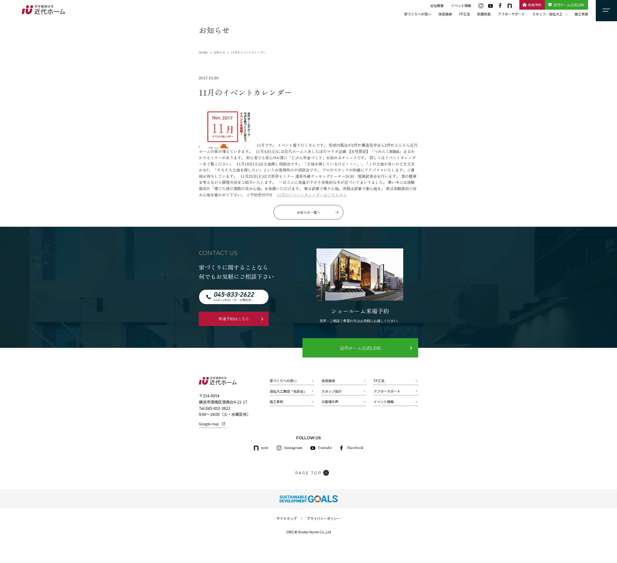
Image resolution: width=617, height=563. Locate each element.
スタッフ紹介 (332, 391)
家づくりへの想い (417, 14)
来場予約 (534, 4)
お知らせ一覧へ (308, 212)
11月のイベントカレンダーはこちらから (312, 195)
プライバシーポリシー (324, 518)
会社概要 (437, 5)
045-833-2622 (218, 408)
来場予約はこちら (233, 319)
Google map (209, 423)
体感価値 (445, 14)
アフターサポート (511, 14)
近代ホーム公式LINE (568, 4)
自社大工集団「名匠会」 (288, 391)
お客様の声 (330, 401)
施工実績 (581, 14)
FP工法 (464, 14)
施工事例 (276, 401)
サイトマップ (286, 518)
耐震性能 (484, 14)
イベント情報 (461, 5)
